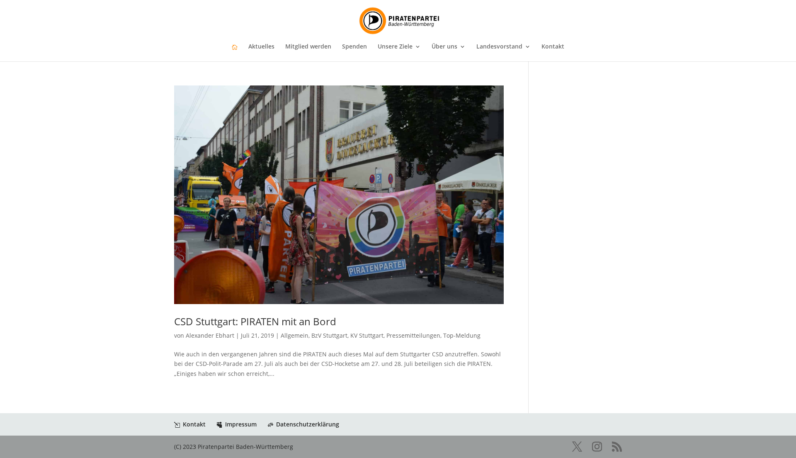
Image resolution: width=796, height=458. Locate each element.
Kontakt (552, 47)
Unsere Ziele (395, 47)
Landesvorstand (499, 47)
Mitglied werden (308, 47)
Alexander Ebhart (210, 335)
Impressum (241, 424)
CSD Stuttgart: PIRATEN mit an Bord (255, 321)
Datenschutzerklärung (307, 424)
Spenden (354, 47)
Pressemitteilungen (413, 335)
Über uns (444, 47)
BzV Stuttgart (329, 335)
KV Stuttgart (366, 335)
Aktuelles (261, 47)
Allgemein (294, 335)
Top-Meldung (462, 335)
